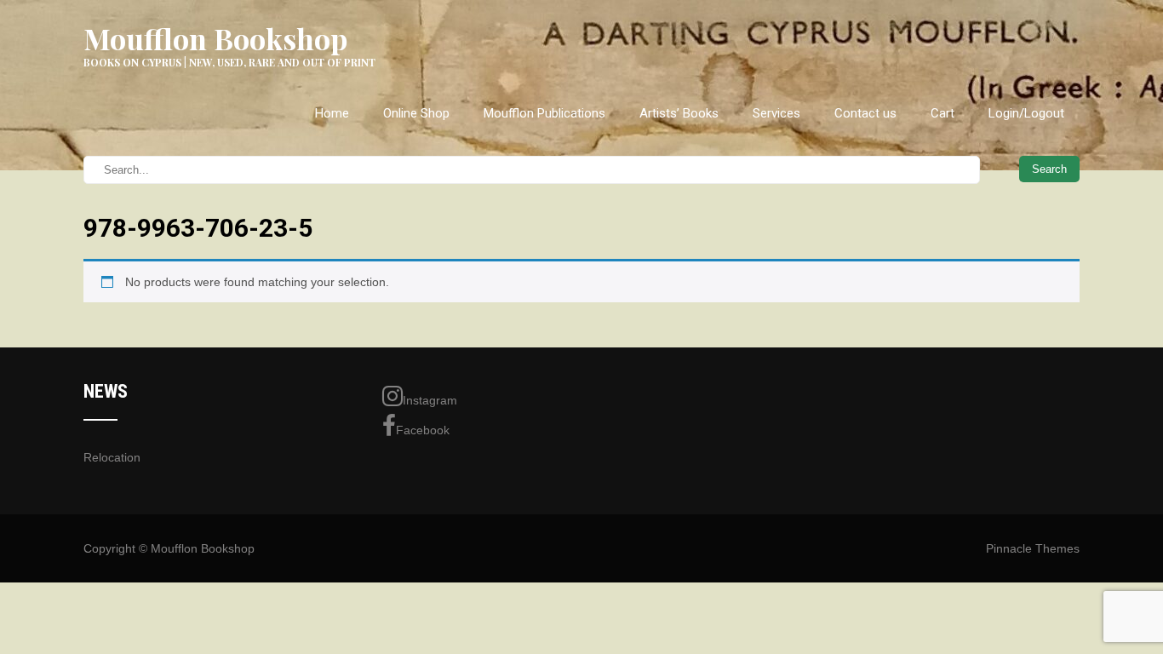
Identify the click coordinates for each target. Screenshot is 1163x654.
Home (332, 113)
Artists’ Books (679, 113)
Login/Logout (1026, 113)
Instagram (430, 400)
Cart (942, 113)
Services (776, 113)
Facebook (423, 430)
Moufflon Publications (544, 113)
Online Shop (416, 113)
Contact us (865, 113)
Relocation (111, 457)
